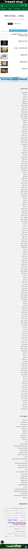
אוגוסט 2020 (24, 247)
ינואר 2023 (24, 185)
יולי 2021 (25, 224)
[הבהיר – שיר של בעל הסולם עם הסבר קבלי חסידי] (4, 36)
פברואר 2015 (24, 387)
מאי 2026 (25, 99)
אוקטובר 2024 (24, 140)
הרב (22, 513)
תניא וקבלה (7, 536)
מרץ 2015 (25, 385)
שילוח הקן (7, 531)
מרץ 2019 (25, 284)
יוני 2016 (25, 355)
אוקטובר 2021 (24, 217)
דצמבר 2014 (24, 391)
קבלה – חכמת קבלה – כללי (21, 472)
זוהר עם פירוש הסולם (16, 515)
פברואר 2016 (24, 363)
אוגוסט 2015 (24, 374)
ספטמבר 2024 (24, 142)
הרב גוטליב (24, 433)
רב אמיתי (6, 526)
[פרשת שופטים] (4, 56)
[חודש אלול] (4, 70)
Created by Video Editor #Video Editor (19, 508)
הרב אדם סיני (24, 428)
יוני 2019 (25, 277)
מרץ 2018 (25, 310)
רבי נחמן (25, 487)
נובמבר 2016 (24, 344)
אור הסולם (25, 420)
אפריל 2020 (24, 256)
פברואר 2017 (24, 338)
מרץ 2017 (25, 335)
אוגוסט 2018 (24, 299)
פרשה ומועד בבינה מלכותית (21, 463)
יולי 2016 (25, 353)
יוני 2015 (25, 379)
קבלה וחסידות (24, 474)
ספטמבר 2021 (24, 219)
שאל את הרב (17, 8)
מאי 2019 (25, 280)
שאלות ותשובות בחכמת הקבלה (20, 491)
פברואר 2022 (24, 208)
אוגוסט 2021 (24, 221)
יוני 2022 (25, 200)
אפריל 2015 (24, 383)
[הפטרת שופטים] (4, 63)
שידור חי (11, 531)
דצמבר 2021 (24, 213)
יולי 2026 (25, 94)
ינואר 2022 (24, 211)
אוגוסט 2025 (24, 118)
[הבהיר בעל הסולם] (4, 42)
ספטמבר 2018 (24, 297)
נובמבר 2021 (24, 215)
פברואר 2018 (24, 312)
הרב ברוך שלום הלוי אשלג (10, 513)
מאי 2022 (25, 202)
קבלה (23, 8)
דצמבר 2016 (24, 342)
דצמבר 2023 (24, 161)
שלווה (16, 533)
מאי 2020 (25, 254)
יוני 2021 (25, 226)
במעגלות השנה (24, 424)
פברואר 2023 (24, 183)
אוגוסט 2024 (24, 144)
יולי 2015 (25, 376)
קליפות (19, 526)
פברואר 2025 (24, 131)
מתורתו (21, 520)
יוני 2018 (25, 303)
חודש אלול (24, 68)
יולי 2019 (25, 275)
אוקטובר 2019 (24, 269)
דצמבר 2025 (24, 109)
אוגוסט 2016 (24, 351)
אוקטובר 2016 (24, 346)
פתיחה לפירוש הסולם (22, 467)
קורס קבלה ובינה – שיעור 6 (20, 48)
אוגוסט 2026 (24, 92)
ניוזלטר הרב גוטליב (23, 452)
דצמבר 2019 (24, 264)
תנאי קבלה (25, 497)
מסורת (25, 520)
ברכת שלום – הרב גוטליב (21, 426)
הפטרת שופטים (23, 62)
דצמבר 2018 (24, 290)
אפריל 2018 (24, 308)
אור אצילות (6, 508)
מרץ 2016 (25, 361)
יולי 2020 (25, 249)
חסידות (9, 8)
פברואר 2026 (24, 105)
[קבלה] (14, 1)
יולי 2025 (25, 120)
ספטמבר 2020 (24, 245)
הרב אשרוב (24, 431)
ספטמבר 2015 (24, 372)
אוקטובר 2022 (24, 191)
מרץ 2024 (25, 155)
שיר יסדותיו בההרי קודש (22, 533)
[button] (2, 5)
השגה (4, 513)
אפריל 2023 (24, 178)
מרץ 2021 (25, 232)
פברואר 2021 (24, 234)
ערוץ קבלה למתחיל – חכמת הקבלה (19, 459)
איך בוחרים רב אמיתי (22, 510)
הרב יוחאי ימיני (24, 435)
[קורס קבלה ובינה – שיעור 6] (4, 49)
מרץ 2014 (25, 407)
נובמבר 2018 (24, 292)
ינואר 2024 (24, 159)
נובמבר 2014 (24, 394)
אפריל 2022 (24, 204)
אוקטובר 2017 (24, 320)
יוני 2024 (25, 148)
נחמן (18, 520)
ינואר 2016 (24, 366)
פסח (26, 461)
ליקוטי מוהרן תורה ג (22, 517)
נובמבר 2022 (24, 189)
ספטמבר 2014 (24, 396)
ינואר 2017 (24, 340)
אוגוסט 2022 (24, 196)
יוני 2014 (25, 402)
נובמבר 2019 (24, 267)
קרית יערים (11, 526)
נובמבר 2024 (24, 137)
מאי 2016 (25, 357)
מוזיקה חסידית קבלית (22, 448)
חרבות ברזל (24, 439)
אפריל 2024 (24, 153)
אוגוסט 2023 (24, 170)
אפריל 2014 (24, 404)
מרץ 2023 (25, 181)
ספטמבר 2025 (24, 116)
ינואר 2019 (24, 288)
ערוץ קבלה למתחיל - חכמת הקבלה (16, 523)
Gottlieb (10, 508)
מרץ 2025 (25, 129)
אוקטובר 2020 (24, 243)
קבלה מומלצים (24, 480)
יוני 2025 (25, 122)
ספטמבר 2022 (24, 193)
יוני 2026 (25, 97)
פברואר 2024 (24, 157)
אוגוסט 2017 (24, 325)
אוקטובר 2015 (24, 370)
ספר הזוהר (12, 520)
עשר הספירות (23, 526)
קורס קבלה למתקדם (22, 484)
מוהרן (3, 517)
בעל (3, 510)
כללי (26, 441)
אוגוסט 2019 (24, 273)
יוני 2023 (25, 174)
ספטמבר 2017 (24, 323)
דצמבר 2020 (24, 239)
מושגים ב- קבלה (23, 450)
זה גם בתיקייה (23, 515)
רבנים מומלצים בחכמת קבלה (21, 489)
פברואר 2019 (24, 286)
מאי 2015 (25, 381)
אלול (14, 510)
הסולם (25, 513)
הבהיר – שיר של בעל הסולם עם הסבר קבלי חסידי (19, 35)
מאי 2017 (25, 331)
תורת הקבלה (20, 536)
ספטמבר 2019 (24, 271)
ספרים (25, 456)
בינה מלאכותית (24, 422)
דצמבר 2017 (24, 316)
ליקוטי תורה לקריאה (15, 517)
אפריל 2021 (24, 230)
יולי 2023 (25, 172)
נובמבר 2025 (24, 112)
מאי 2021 (25, 228)
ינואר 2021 (24, 236)
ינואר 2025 (24, 133)
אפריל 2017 (24, 333)
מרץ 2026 (25, 103)
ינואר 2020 (24, 262)
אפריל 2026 (24, 101)
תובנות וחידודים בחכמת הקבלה (20, 495)
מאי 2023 (25, 176)
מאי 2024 (25, 150)
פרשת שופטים (23, 55)
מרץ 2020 (25, 258)
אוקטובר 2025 (24, 114)
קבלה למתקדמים (23, 478)
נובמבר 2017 (24, 318)
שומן (14, 531)
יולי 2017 (25, 327)
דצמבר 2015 (24, 368)
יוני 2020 (25, 252)
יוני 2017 (25, 329)
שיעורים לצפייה (24, 493)
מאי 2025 (25, 125)
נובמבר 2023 (24, 163)
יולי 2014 (25, 400)
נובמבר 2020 (24, 241)
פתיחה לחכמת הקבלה (22, 465)
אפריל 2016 (24, 359)
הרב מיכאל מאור (23, 437)
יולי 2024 (25, 146)
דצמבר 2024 (24, 135)
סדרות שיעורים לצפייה (22, 454)
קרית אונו (15, 526)
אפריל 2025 (24, 127)
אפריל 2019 (24, 282)
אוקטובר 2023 (24, 165)
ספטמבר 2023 (24, 168)
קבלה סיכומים (24, 482)
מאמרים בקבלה (24, 444)
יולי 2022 (25, 198)
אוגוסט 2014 (24, 398)
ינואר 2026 (24, 107)
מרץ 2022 (25, 206)
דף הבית (10, 23)
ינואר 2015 (24, 389)
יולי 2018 (25, 301)
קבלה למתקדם (24, 476)
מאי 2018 (25, 305)
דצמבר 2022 (24, 187)
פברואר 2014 (24, 409)
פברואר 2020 (24, 260)
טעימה (5, 515)
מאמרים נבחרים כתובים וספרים (20, 446)
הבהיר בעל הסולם (22, 41)
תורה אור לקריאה (10, 533)
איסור (17, 510)
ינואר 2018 (24, 314)
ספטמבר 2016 (24, 348)
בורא (11, 510)
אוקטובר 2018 (24, 295)
